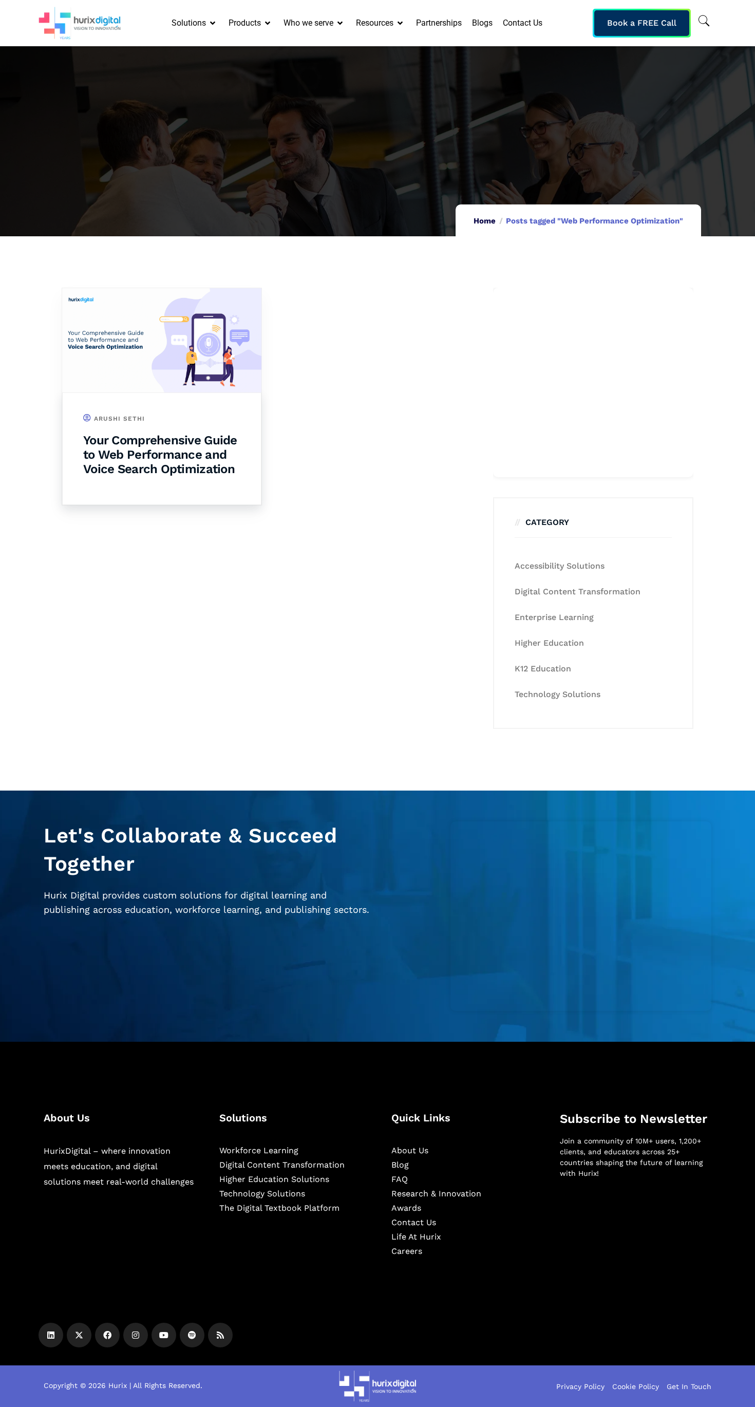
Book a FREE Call (641, 23)
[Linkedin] (51, 1335)
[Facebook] (107, 1335)
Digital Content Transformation (577, 591)
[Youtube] (164, 1335)
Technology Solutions (557, 694)
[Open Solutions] (213, 23)
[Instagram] (135, 1335)
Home (485, 221)
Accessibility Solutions (560, 566)
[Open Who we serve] (341, 23)
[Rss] (220, 1335)
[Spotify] (192, 1335)
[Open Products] (268, 23)
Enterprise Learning (554, 617)
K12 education (543, 668)
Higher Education (549, 643)
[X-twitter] (79, 1335)
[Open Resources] (401, 23)
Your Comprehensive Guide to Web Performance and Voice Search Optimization (160, 454)
